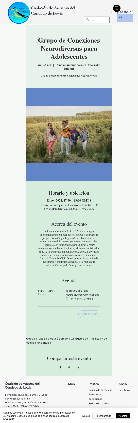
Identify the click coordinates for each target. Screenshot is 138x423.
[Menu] (117, 8)
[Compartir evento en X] (69, 367)
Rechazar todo (103, 415)
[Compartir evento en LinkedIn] (77, 367)
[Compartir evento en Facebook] (60, 367)
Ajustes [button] (86, 415)
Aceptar (123, 415)
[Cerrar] (134, 415)
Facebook (124, 390)
